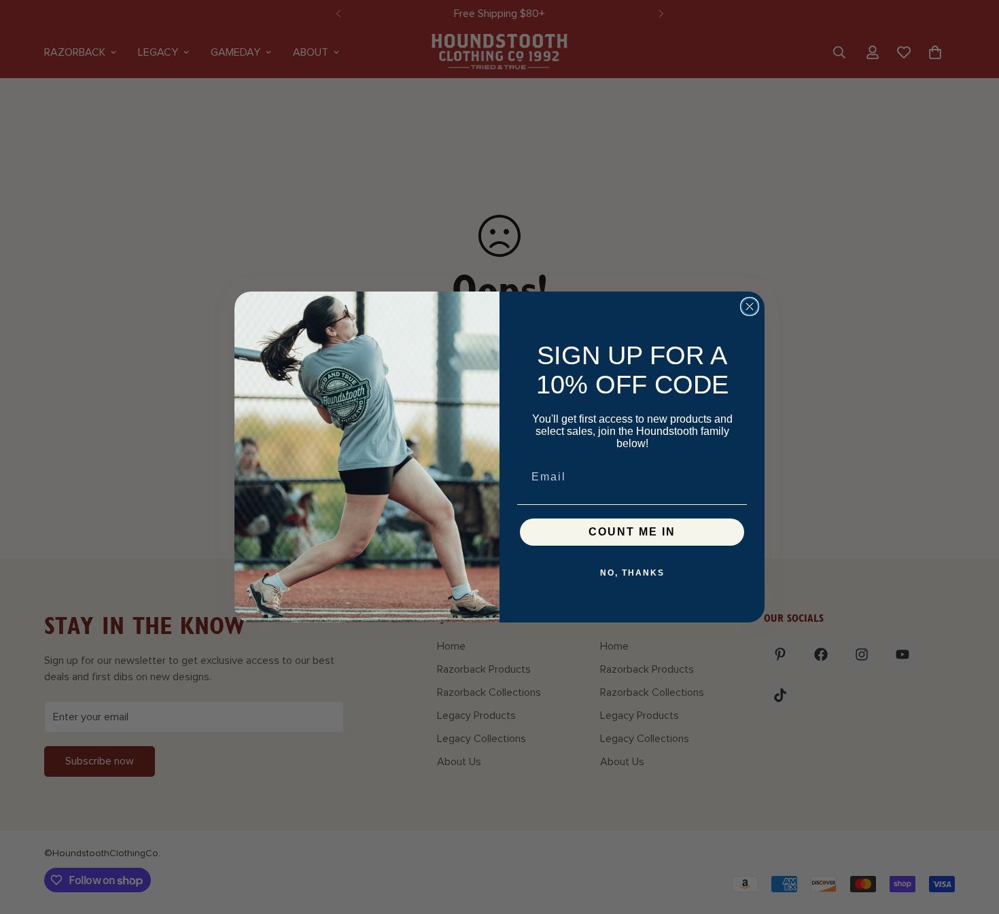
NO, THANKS (632, 573)
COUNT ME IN (632, 532)
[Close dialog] (749, 306)
